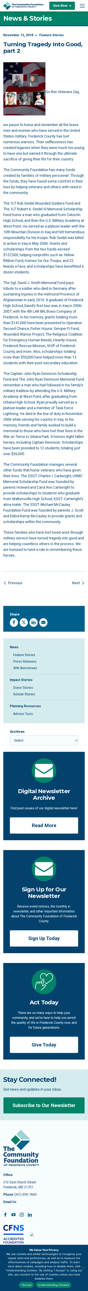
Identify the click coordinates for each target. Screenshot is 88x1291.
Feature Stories (51, 35)
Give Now (60, 6)
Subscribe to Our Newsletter (44, 1105)
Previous (15, 583)
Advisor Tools (23, 714)
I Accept (26, 1284)
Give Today (44, 1045)
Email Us (9, 1202)
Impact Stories (21, 680)
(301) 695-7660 (25, 1194)
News (14, 647)
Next (76, 583)
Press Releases (24, 661)
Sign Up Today (44, 938)
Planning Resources (25, 706)
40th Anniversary (25, 668)
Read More (44, 825)
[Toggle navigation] (82, 6)
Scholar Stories (24, 694)
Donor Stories (23, 688)
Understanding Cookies (53, 1284)
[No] (83, 1268)
